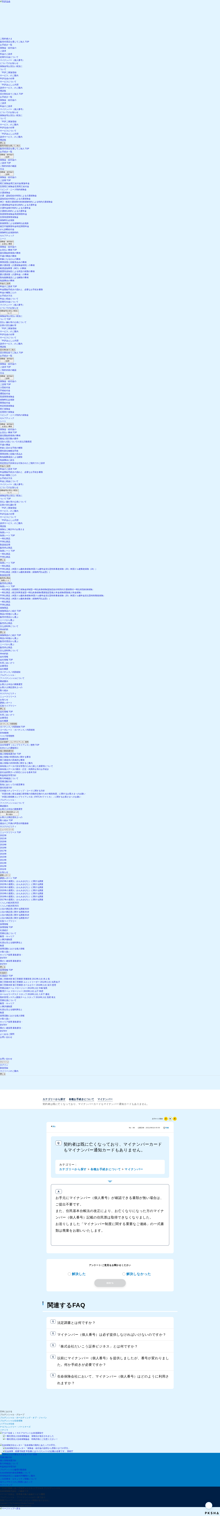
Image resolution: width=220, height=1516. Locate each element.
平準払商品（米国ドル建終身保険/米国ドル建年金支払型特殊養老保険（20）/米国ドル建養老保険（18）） (48, 569)
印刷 (167, 1128)
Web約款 (4, 654)
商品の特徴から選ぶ (9, 638)
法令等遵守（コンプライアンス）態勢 (14, 742)
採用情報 (4, 924)
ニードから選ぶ (7, 644)
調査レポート (5, 875)
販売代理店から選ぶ (9, 641)
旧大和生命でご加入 (7, 350)
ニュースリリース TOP (10, 832)
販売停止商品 (6, 647)
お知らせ (4, 872)
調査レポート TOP (8, 878)
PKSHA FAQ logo (212, 1513)
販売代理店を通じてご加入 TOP (14, 42)
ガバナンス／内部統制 (8, 724)
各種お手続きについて (81, 1099)
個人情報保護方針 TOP (10, 754)
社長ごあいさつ (7, 715)
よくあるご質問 (7, 1034)
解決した (79, 1274)
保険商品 (4, 608)
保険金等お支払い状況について (9, 312)
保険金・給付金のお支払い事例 (6, 243)
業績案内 (4, 806)
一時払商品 (5, 566)
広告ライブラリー (8, 921)
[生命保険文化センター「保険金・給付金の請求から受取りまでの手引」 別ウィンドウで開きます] (36, 1448)
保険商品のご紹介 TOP (10, 611)
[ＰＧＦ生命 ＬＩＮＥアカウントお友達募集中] (21, 1433)
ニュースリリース (6, 829)
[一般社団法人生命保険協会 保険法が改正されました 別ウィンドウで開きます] (28, 1436)
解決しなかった (138, 1274)
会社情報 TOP (6, 660)
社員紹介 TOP (6, 976)
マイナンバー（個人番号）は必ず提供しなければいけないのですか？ (111, 1334)
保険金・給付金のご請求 (6, 156)
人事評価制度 (6, 1006)
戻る (54, 1126)
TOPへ (208, 1505)
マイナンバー (105, 1099)
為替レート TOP (7, 535)
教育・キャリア (7, 1003)
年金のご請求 (5, 283)
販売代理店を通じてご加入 (10, 146)
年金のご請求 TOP (8, 286)
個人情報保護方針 (6, 751)
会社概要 (4, 721)
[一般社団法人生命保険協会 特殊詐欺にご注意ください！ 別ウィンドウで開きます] (30, 1439)
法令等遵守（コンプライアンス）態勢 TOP (19, 745)
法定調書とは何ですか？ (76, 1322)
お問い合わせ (6, 1037)
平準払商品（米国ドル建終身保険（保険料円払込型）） (25, 572)
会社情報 (4, 657)
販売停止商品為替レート (5, 579)
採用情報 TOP (6, 927)
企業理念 (4, 718)
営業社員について (8, 1000)
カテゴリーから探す (54, 1099)
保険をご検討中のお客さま (12, 529)
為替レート (5, 532)
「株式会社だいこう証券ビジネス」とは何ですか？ (97, 1346)
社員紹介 (3, 973)
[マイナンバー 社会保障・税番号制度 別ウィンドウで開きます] (38, 1451)
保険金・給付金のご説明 (6, 173)
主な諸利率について (9, 650)
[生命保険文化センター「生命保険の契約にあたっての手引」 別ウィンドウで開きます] (28, 1445)
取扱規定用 (5, 575)
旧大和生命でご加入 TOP (11, 94)
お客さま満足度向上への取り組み (9, 813)
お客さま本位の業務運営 (11, 809)
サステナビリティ (8, 826)
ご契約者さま (6, 39)
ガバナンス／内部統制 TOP (12, 727)
